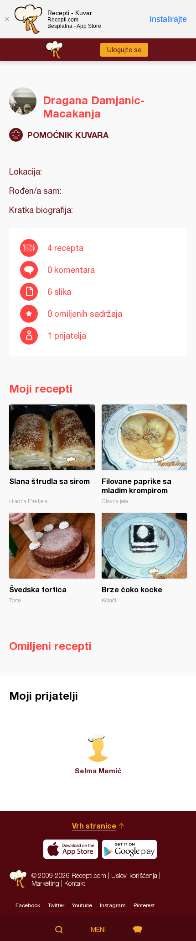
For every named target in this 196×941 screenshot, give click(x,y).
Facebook (27, 905)
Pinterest (144, 905)
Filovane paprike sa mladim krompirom (144, 454)
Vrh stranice (94, 825)
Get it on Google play (129, 849)
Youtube (82, 905)
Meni (98, 929)
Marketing (45, 883)
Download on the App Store (70, 849)
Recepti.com (18, 879)
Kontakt (74, 883)
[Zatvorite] (7, 19)
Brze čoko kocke (144, 558)
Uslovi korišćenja (134, 875)
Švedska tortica (52, 558)
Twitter (56, 905)
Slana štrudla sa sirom (52, 454)
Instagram (113, 905)
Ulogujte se (124, 49)
